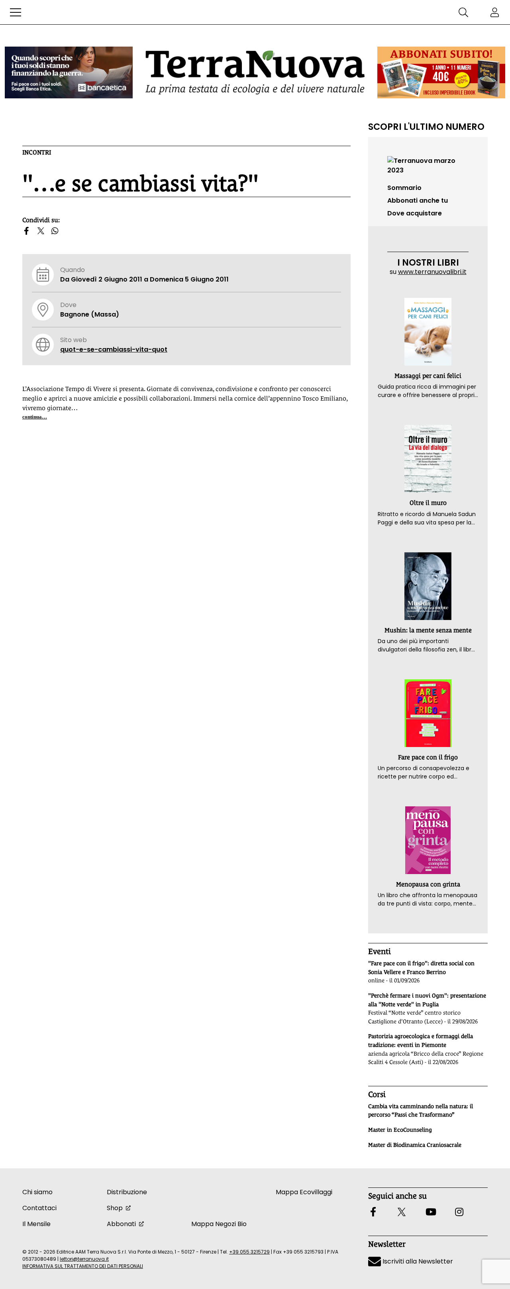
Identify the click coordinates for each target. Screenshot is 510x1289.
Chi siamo (37, 1192)
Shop (115, 1208)
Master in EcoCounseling (400, 1130)
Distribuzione (127, 1192)
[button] (15, 12)
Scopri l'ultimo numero (426, 126)
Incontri (36, 152)
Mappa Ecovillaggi (304, 1192)
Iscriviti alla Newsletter (417, 1261)
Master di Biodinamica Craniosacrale (414, 1145)
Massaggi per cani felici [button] (427, 375)
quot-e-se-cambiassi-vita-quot (113, 349)
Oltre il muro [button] (428, 503)
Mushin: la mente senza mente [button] (428, 630)
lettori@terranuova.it (84, 1259)
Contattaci (39, 1208)
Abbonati (121, 1223)
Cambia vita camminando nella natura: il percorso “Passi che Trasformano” (420, 1110)
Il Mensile (36, 1223)
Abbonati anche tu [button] (417, 200)
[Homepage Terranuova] (255, 72)
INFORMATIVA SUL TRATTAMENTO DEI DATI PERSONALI (82, 1266)
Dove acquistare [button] (414, 213)
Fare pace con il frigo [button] (428, 757)
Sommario (404, 187)
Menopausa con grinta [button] (428, 884)
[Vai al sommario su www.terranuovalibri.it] (428, 165)
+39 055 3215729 (249, 1251)
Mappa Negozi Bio (219, 1223)
